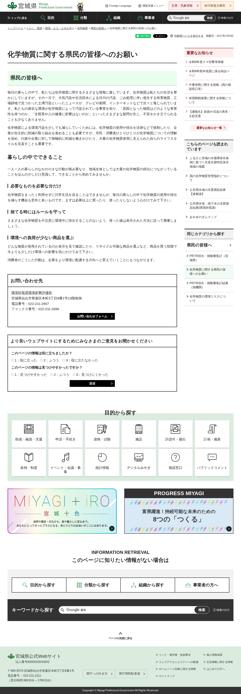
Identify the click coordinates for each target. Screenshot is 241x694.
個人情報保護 (214, 654)
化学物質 (82, 28)
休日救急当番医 (214, 5)
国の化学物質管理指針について (209, 178)
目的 (50, 17)
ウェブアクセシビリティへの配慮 (178, 661)
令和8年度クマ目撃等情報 (206, 62)
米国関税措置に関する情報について (210, 100)
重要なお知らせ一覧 (209, 127)
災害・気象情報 (182, 5)
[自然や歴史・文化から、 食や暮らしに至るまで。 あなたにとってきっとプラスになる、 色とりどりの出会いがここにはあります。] (62, 523)
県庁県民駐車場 (129, 673)
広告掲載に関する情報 (220, 661)
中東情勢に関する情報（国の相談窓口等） (210, 86)
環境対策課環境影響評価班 (31, 293)
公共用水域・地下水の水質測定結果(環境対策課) (209, 205)
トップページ (15, 28)
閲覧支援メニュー (153, 5)
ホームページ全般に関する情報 (177, 668)
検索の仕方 (227, 17)
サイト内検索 (170, 18)
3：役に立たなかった (82, 360)
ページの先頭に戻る (120, 638)
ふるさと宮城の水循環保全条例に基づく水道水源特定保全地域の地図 (209, 162)
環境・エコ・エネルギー (59, 28)
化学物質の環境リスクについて (208, 298)
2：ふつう (51, 360)
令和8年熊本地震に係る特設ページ (209, 73)
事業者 (150, 17)
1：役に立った (26, 360)
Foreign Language (120, 5)
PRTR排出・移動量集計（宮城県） (209, 258)
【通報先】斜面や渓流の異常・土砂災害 (210, 113)
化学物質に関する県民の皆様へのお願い (208, 271)
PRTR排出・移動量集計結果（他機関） (209, 285)
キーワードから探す (33, 609)
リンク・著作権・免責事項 (175, 654)
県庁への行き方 (97, 673)
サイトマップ (167, 676)
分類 (83, 17)
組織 (117, 17)
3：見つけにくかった (92, 375)
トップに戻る (19, 17)
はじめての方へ (216, 668)
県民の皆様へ (99, 28)
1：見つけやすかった (31, 375)
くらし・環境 (34, 28)
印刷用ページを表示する (188, 35)
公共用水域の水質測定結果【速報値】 (208, 192)
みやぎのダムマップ (203, 217)
